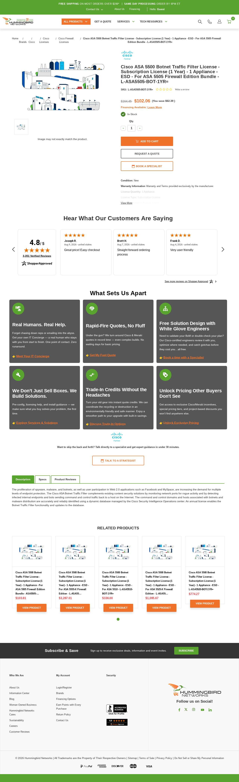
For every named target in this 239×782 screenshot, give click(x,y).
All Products (73, 21)
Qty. (131, 121)
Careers (13, 726)
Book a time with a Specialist (183, 357)
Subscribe (186, 650)
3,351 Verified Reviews (37, 255)
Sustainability (16, 720)
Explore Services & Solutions (37, 423)
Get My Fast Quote (103, 355)
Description (23, 479)
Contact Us (62, 720)
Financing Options (66, 699)
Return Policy (63, 714)
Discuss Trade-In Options (108, 424)
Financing (134, 9)
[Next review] (223, 250)
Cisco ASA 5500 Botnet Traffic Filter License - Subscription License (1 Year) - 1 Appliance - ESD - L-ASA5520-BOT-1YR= (204, 581)
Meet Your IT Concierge (32, 356)
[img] (37, 250)
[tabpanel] (31, 577)
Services (123, 21)
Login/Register (64, 687)
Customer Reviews (19, 731)
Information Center (19, 693)
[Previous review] (13, 250)
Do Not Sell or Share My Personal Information (199, 758)
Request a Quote (147, 153)
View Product (31, 607)
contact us (92, 8)
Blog (11, 699)
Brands (60, 693)
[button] (116, 691)
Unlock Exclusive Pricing (181, 423)
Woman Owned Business (23, 704)
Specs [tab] (42, 479)
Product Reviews (65, 479)
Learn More (155, 107)
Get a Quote (102, 21)
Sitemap (132, 758)
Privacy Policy (164, 758)
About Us (119, 9)
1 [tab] (118, 619)
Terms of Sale (146, 758)
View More (126, 203)
